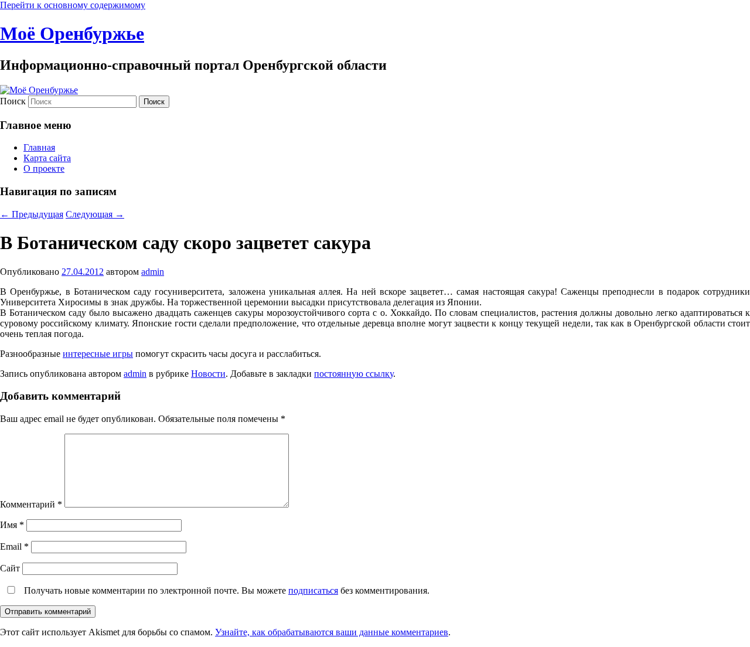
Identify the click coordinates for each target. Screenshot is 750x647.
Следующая (95, 214)
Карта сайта (47, 158)
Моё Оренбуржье (72, 33)
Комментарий (31, 504)
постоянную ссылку (353, 374)
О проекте (43, 168)
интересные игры (98, 354)
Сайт (10, 568)
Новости (208, 374)
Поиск (13, 101)
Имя (12, 525)
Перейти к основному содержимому (72, 5)
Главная (39, 147)
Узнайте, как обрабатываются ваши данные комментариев (331, 632)
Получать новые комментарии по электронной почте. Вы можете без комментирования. (225, 590)
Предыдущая (31, 214)
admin (152, 272)
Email (14, 546)
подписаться (313, 590)
